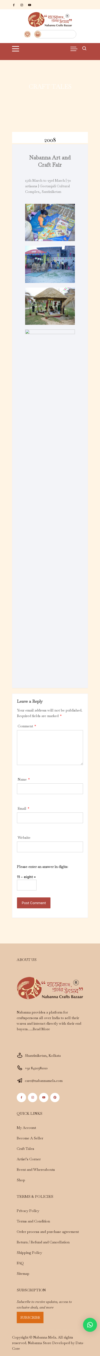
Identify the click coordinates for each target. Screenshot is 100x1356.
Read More (41, 1029)
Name (24, 779)
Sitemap (23, 1273)
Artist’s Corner (29, 1159)
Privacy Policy (28, 1210)
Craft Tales (25, 1148)
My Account (26, 1127)
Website (24, 837)
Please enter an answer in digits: (42, 866)
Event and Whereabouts (36, 1169)
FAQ (20, 1263)
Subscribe (30, 1317)
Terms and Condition (33, 1221)
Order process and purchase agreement (48, 1231)
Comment (27, 726)
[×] (90, 1325)
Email (23, 808)
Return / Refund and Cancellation (43, 1242)
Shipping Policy (29, 1252)
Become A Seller (30, 1138)
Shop (21, 1180)
